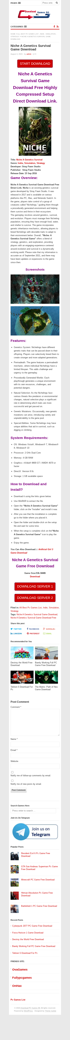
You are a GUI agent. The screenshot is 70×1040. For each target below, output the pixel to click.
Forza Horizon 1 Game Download (27, 932)
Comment (16, 707)
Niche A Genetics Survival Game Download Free (33, 617)
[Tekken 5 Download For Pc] (22, 678)
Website (14, 761)
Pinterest (35, 634)
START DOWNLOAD (35, 63)
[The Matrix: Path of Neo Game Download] (46, 678)
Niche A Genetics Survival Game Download (37, 614)
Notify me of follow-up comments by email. (31, 775)
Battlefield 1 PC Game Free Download (39, 906)
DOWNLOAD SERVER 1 (35, 586)
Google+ (50, 629)
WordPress (28, 1011)
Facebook (34, 629)
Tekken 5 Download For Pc (25, 953)
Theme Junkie (50, 1011)
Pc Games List (18, 1000)
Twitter (17, 629)
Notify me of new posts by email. (26, 784)
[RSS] (57, 27)
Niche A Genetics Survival (29, 159)
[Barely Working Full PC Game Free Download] (46, 654)
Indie (42, 34)
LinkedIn (17, 634)
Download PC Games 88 (30, 1008)
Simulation (51, 34)
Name (14, 739)
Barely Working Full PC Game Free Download (33, 946)
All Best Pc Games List (28, 34)
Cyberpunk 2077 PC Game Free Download (32, 926)
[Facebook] (54, 27)
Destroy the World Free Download (28, 939)
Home (13, 34)
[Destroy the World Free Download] (22, 654)
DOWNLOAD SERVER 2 (35, 598)
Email (49, 634)
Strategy (15, 36)
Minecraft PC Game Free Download (38, 879)
